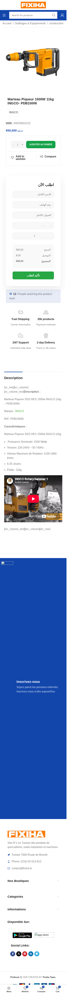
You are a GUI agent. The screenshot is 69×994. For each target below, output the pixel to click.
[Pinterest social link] (24, 953)
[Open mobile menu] (4, 15)
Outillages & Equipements (30, 23)
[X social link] (18, 953)
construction (56, 23)
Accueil (7, 23)
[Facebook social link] (12, 953)
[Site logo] (33, 4)
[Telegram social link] (36, 953)
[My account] (62, 15)
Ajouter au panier (40, 144)
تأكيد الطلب (33, 275)
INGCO (13, 112)
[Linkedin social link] (30, 953)
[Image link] (26, 833)
